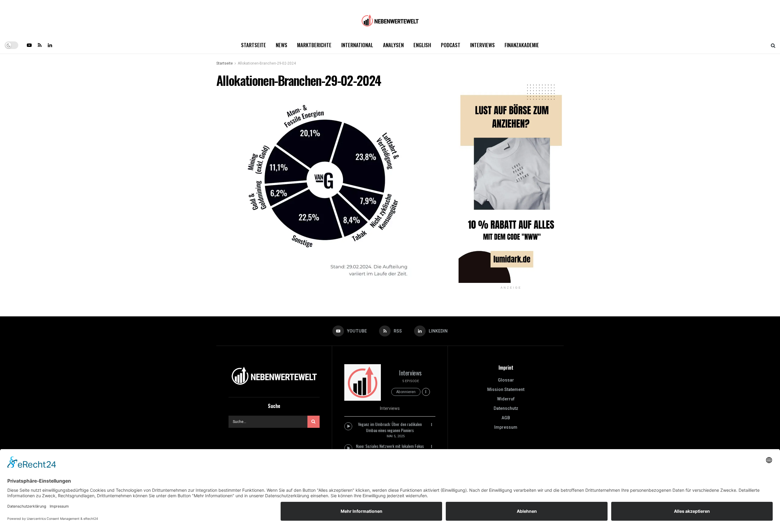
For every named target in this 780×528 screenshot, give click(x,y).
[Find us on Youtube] (29, 45)
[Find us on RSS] (40, 45)
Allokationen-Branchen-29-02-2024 (267, 63)
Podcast (450, 45)
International (357, 45)
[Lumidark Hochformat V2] (511, 177)
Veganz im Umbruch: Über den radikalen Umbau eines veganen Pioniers (390, 427)
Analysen (393, 45)
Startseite (253, 45)
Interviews (482, 45)
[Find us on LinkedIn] (50, 45)
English (422, 45)
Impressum (505, 427)
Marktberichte (314, 45)
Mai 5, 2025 (396, 436)
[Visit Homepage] (390, 18)
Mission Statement (505, 389)
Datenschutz (506, 408)
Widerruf (506, 399)
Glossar (506, 380)
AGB (506, 418)
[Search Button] (773, 45)
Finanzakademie (522, 45)
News (281, 45)
